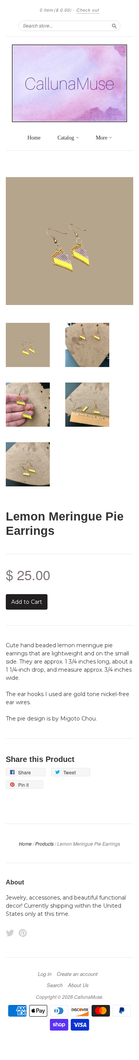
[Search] (114, 25)
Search (55, 985)
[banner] (69, 83)
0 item (56, 10)
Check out (87, 10)
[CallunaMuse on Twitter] (10, 933)
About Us (78, 985)
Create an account (77, 974)
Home (34, 138)
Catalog (67, 138)
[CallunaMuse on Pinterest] (23, 933)
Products (44, 843)
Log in (44, 974)
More (102, 138)
